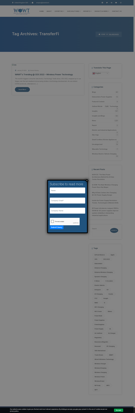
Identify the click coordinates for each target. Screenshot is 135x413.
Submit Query (56, 227)
